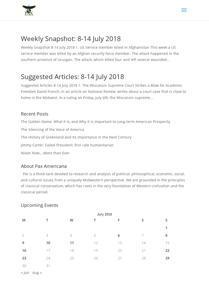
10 (48, 242)
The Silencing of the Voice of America (52, 129)
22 (167, 250)
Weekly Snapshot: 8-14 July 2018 (71, 38)
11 (72, 242)
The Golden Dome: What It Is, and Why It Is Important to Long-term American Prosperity (95, 121)
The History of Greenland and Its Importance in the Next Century (76, 137)
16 (24, 250)
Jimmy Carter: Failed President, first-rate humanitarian (67, 145)
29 (167, 258)
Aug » (37, 272)
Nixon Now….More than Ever (45, 152)
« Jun (25, 272)
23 (24, 258)
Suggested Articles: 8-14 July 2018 (72, 76)
